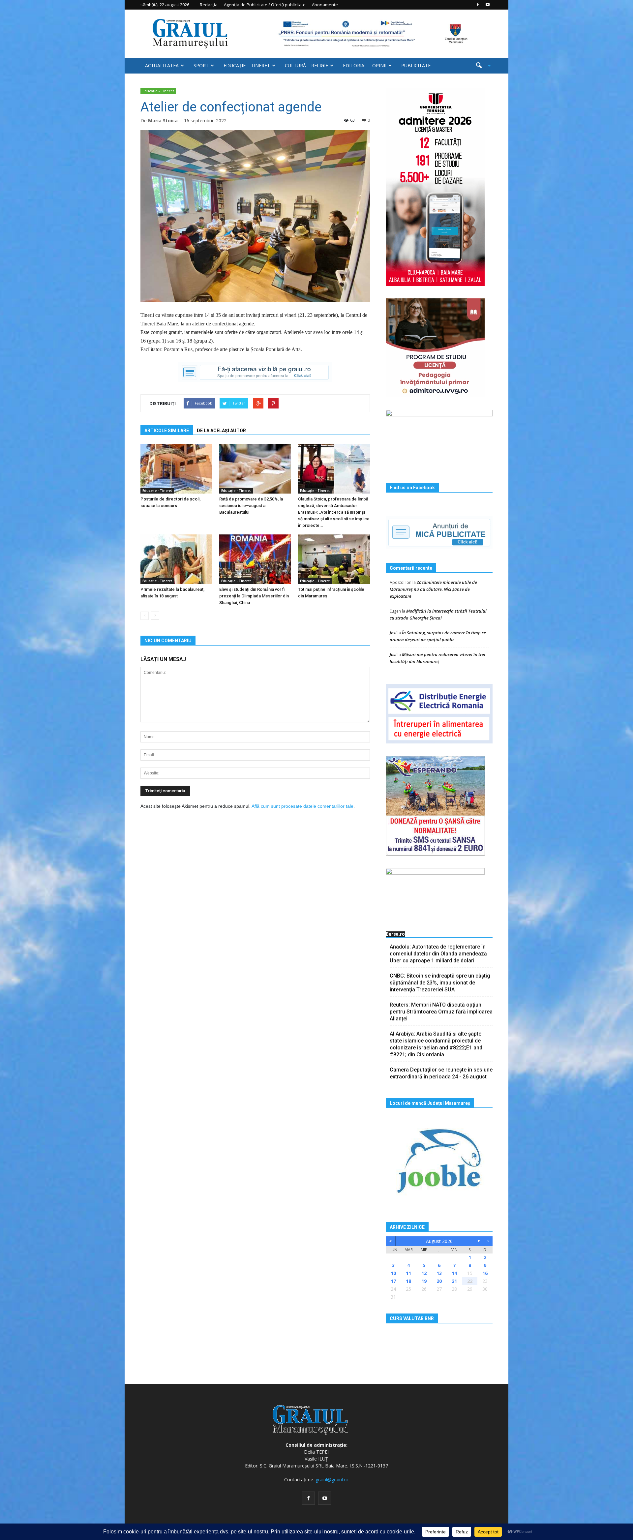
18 (408, 1281)
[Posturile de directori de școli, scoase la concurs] (176, 469)
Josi (393, 633)
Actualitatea (162, 65)
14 (454, 1273)
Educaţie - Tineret (158, 90)
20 (439, 1281)
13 (439, 1273)
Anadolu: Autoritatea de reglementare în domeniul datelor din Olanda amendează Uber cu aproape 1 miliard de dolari (438, 954)
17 (393, 1281)
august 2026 (439, 1241)
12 (424, 1273)
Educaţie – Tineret (247, 65)
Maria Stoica (163, 120)
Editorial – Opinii (364, 65)
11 (408, 1273)
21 (454, 1281)
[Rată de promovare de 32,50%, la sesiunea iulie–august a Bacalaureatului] (255, 469)
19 (424, 1281)
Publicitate (416, 65)
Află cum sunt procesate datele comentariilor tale (302, 806)
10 (393, 1273)
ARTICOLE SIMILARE (166, 430)
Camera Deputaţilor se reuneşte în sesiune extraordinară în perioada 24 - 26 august (441, 1073)
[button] (481, 66)
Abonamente (325, 5)
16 (485, 1273)
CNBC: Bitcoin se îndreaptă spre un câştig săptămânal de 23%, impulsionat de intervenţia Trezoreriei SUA (440, 983)
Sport (201, 65)
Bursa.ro (395, 934)
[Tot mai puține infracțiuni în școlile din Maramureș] (334, 559)
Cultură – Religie (306, 65)
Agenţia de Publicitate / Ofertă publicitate (265, 5)
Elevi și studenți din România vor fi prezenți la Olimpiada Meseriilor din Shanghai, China (254, 596)
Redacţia (209, 5)
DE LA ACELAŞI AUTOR (221, 430)
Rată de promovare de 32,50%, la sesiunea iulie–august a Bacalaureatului (251, 506)
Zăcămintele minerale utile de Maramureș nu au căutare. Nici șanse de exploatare (433, 589)
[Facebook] (478, 5)
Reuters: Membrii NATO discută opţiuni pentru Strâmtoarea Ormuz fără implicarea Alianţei (441, 1012)
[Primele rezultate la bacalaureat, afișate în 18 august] (176, 559)
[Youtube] (488, 5)
